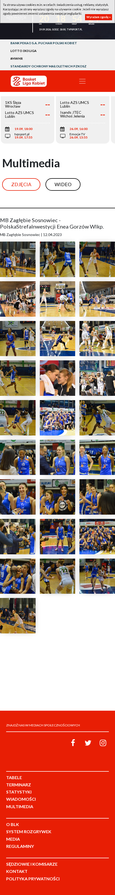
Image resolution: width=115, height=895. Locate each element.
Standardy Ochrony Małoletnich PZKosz (48, 66)
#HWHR (16, 58)
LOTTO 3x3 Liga (23, 51)
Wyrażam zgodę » (98, 17)
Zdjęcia (21, 184)
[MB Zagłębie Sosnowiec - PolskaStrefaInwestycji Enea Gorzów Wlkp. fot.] (18, 259)
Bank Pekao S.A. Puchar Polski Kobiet (43, 43)
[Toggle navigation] (82, 81)
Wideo (63, 184)
